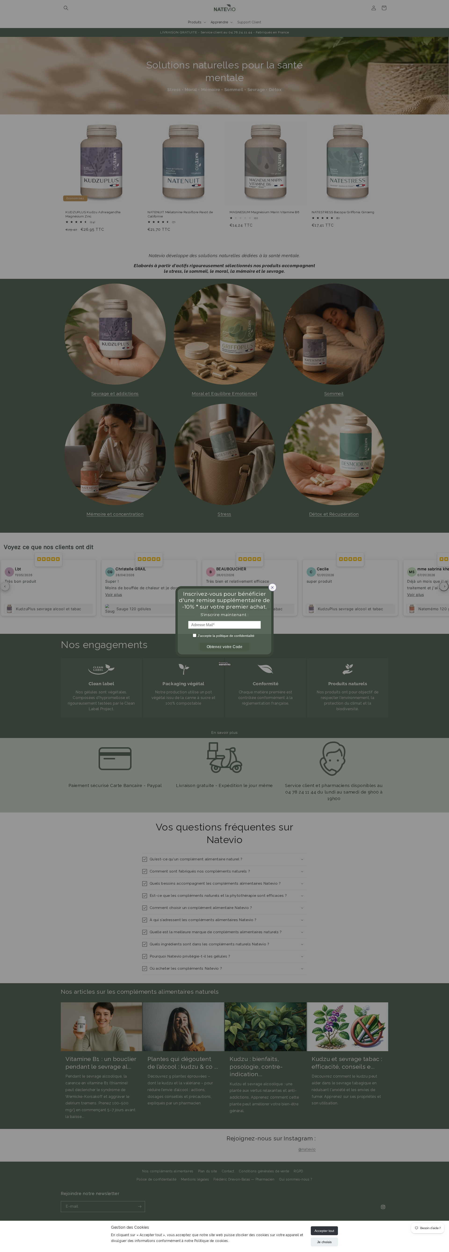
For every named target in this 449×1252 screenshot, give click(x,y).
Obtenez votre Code (225, 647)
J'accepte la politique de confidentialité (226, 636)
